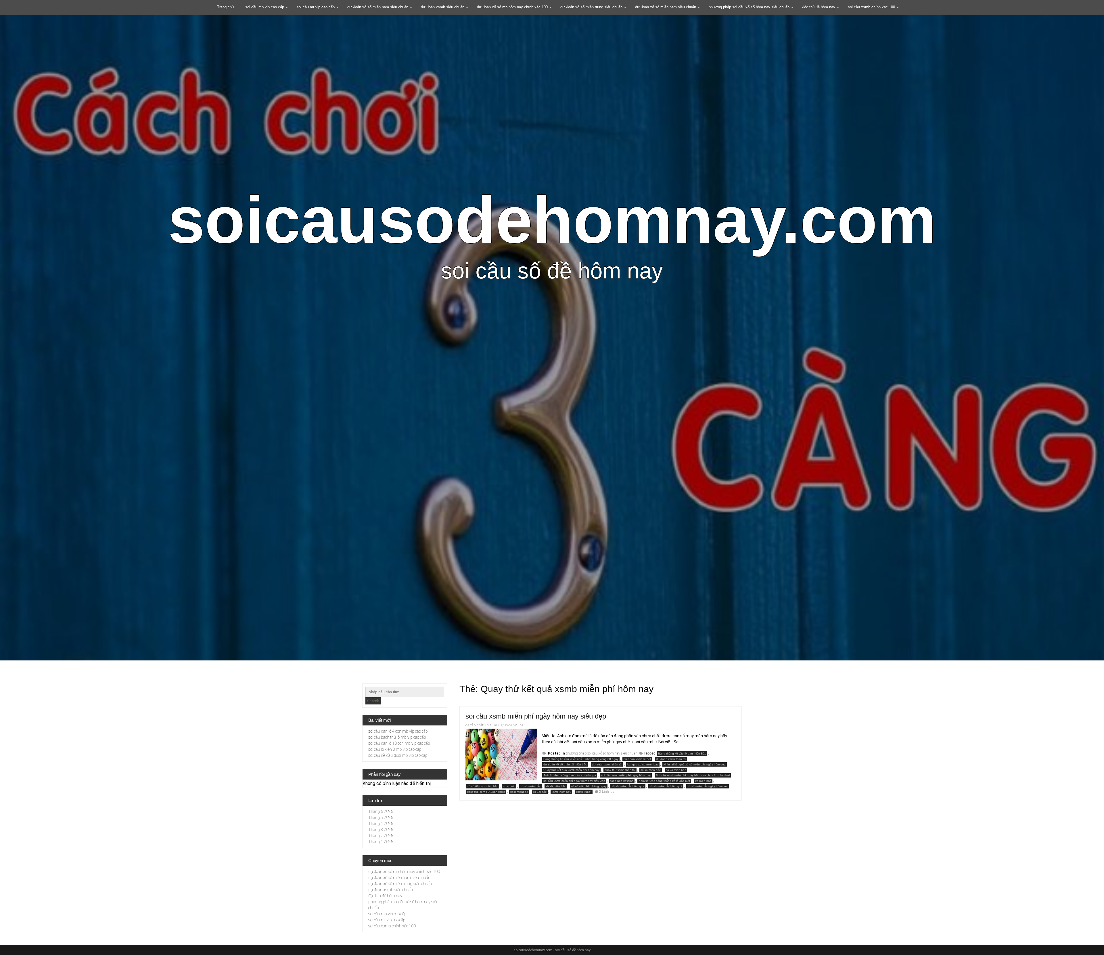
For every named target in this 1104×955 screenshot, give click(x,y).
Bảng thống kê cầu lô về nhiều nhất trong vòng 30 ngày (580, 759)
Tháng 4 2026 (380, 823)
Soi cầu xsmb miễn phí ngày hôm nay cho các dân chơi (693, 775)
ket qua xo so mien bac (642, 764)
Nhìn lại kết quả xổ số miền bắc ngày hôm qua (695, 764)
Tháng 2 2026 (380, 835)
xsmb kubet (583, 791)
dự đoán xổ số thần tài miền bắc (565, 764)
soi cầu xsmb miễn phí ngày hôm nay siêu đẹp (535, 716)
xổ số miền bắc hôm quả (665, 786)
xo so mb (509, 786)
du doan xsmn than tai (671, 759)
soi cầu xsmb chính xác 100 (871, 7)
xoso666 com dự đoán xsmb (486, 791)
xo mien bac (703, 780)
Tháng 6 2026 (380, 811)
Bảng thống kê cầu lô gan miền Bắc (682, 753)
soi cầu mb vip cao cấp (264, 7)
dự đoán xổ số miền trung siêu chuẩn (591, 7)
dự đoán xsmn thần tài (607, 764)
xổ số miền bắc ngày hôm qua (707, 786)
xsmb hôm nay (561, 791)
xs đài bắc (540, 791)
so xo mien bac (676, 769)
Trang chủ (225, 7)
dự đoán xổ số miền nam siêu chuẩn (377, 7)
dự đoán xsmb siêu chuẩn (442, 7)
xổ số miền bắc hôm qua (628, 786)
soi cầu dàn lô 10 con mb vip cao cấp (399, 743)
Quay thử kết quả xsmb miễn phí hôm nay (571, 769)
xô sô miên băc (556, 786)
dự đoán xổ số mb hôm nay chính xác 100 (512, 7)
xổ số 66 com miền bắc (482, 786)
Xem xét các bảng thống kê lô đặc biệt (664, 780)
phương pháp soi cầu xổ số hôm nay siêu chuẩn (749, 7)
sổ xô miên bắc (651, 769)
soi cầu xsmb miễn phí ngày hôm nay (626, 775)
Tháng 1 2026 (380, 841)
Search (373, 701)
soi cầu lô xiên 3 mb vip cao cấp (394, 749)
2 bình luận (607, 792)
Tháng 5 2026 (380, 817)
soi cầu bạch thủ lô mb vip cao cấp (397, 737)
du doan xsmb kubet (637, 759)
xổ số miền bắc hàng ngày (588, 786)
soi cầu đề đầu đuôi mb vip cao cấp (398, 755)
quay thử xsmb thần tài (620, 769)
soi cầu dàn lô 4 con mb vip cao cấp (398, 731)
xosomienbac (519, 791)
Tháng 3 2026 (380, 829)
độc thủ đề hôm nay (818, 7)
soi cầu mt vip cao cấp (316, 7)
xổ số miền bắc (530, 786)
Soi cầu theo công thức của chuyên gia (569, 775)
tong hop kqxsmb (621, 780)
